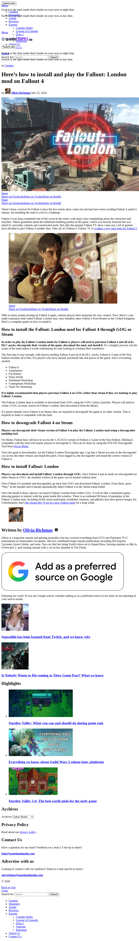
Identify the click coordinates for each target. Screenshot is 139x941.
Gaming (13, 11)
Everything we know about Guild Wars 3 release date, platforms (56, 762)
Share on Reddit (52, 196)
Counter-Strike (24, 27)
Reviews (14, 21)
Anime (12, 18)
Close (4, 890)
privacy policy (28, 832)
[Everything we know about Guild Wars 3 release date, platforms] (73, 743)
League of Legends (27, 31)
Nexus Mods (21, 446)
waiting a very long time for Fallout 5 (115, 228)
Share (4, 193)
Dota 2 (20, 34)
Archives (6, 816)
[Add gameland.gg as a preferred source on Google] (62, 589)
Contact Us (15, 936)
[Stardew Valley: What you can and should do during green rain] (73, 704)
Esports (13, 24)
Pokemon (21, 929)
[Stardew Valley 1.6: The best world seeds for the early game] (73, 781)
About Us (14, 44)
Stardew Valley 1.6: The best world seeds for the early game (53, 801)
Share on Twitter (33, 196)
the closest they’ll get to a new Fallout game (50, 502)
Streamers (14, 14)
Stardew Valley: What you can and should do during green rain (56, 723)
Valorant (21, 926)
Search (54, 57)
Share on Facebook (12, 196)
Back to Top (8, 887)
